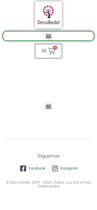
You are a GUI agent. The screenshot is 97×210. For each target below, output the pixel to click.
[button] (48, 36)
